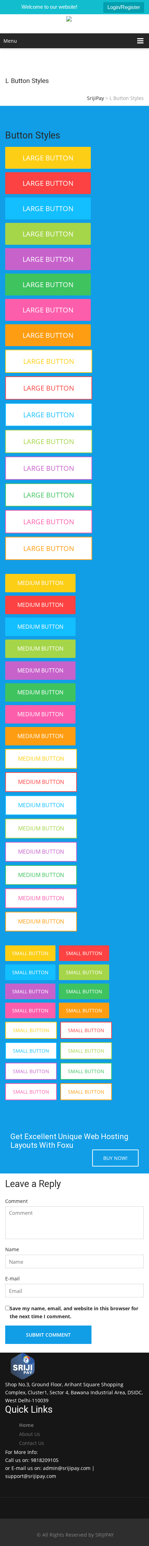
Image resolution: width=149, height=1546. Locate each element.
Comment (16, 1201)
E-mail (12, 1278)
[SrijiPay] (74, 24)
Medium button (40, 583)
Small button (30, 953)
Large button (48, 157)
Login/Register (123, 7)
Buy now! (115, 1158)
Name (12, 1249)
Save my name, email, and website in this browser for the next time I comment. (74, 1312)
